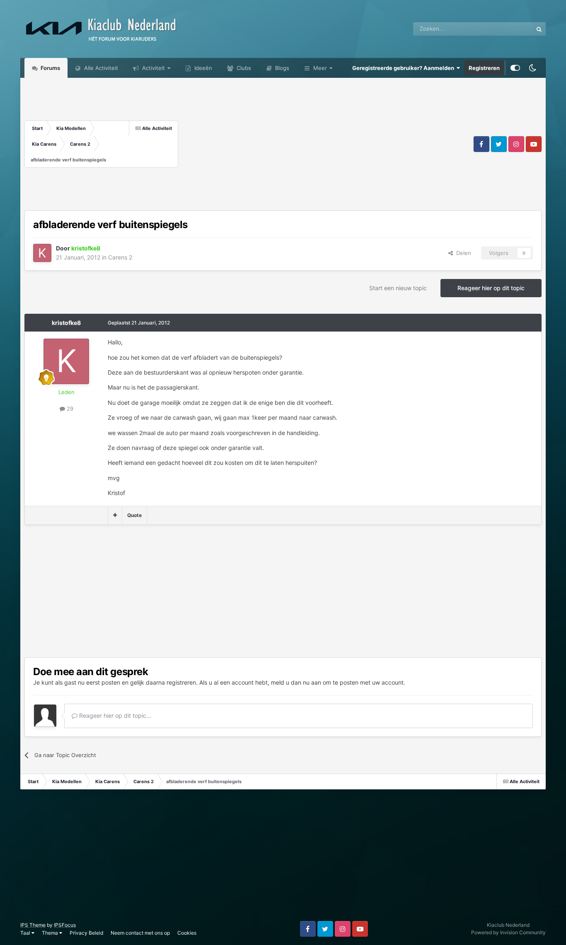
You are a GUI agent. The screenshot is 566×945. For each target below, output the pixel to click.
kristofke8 (66, 322)
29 (69, 408)
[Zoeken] (539, 29)
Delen (462, 253)
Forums (49, 68)
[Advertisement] (325, 144)
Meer (320, 68)
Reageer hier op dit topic (491, 287)
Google (513, 29)
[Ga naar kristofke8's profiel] (42, 253)
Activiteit (152, 68)
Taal (25, 933)
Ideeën (202, 68)
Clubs (243, 68)
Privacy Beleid (86, 933)
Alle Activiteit (100, 68)
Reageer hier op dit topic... (114, 715)
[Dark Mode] (533, 67)
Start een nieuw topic (398, 287)
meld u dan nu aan (296, 682)
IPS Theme (33, 925)
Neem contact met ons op (140, 933)
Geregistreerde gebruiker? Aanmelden (404, 68)
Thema (50, 933)
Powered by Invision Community (508, 932)
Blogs (281, 68)
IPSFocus (65, 925)
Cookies (186, 933)
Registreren (484, 68)
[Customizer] (515, 67)
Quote (134, 515)
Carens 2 (120, 257)
